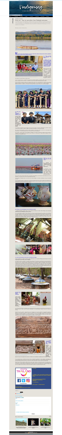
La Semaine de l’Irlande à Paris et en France (45, 427)
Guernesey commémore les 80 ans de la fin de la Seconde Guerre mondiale (21, 427)
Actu (10, 16)
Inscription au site (35, 432)
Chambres (21, 16)
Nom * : (16, 398)
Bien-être (32, 16)
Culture (26, 16)
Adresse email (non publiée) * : (19, 400)
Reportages (16, 16)
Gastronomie (42, 16)
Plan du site (26, 432)
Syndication (30, 432)
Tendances (47, 16)
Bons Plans (37, 16)
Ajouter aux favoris (18, 393)
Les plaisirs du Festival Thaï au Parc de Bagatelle (33, 427)
